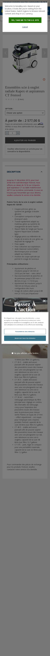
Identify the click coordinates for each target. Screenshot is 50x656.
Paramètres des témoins (25, 331)
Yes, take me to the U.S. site (25, 20)
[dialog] (25, 17)
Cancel (25, 27)
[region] (25, 328)
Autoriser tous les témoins (25, 338)
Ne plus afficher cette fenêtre (26, 353)
